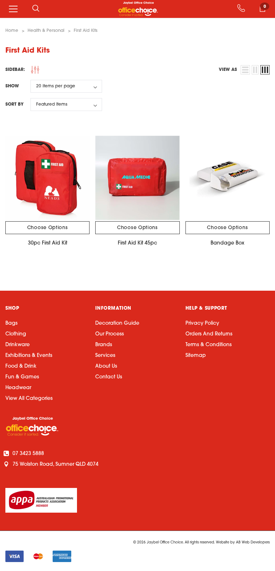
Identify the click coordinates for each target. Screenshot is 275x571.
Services (105, 355)
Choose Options (47, 228)
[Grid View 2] (255, 69)
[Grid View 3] (265, 69)
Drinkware (17, 345)
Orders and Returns (208, 334)
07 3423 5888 (28, 453)
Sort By (14, 104)
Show (12, 86)
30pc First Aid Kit (47, 243)
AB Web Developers (253, 543)
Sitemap (195, 355)
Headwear (18, 388)
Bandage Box (227, 243)
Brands (103, 345)
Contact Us (108, 377)
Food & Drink (21, 366)
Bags (11, 323)
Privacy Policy (202, 323)
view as (228, 70)
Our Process (109, 334)
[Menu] (13, 9)
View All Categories (29, 398)
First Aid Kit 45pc (137, 243)
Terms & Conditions (208, 345)
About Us (106, 366)
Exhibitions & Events (28, 355)
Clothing (15, 334)
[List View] (245, 69)
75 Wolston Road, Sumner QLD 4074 (55, 464)
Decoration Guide (117, 323)
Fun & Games (22, 377)
